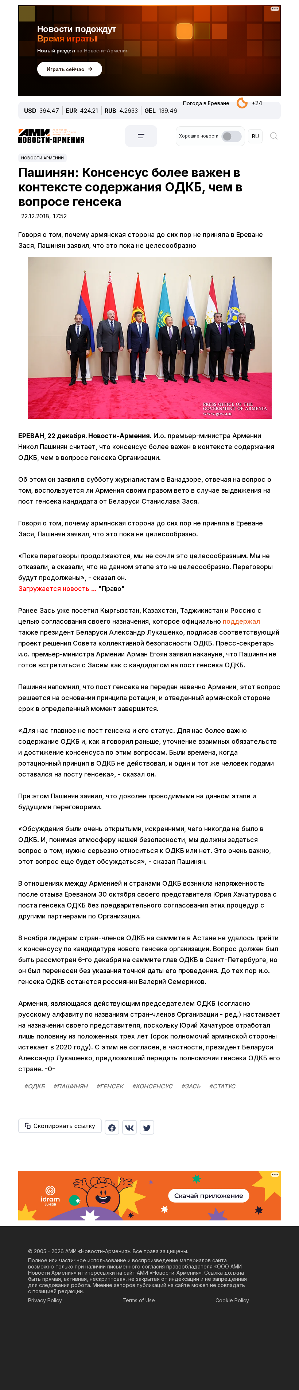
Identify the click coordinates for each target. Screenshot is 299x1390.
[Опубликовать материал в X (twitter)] (147, 1127)
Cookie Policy (232, 1300)
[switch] (231, 136)
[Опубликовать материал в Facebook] (112, 1127)
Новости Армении (42, 157)
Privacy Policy (45, 1300)
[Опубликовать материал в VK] (129, 1127)
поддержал (241, 621)
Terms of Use (139, 1300)
